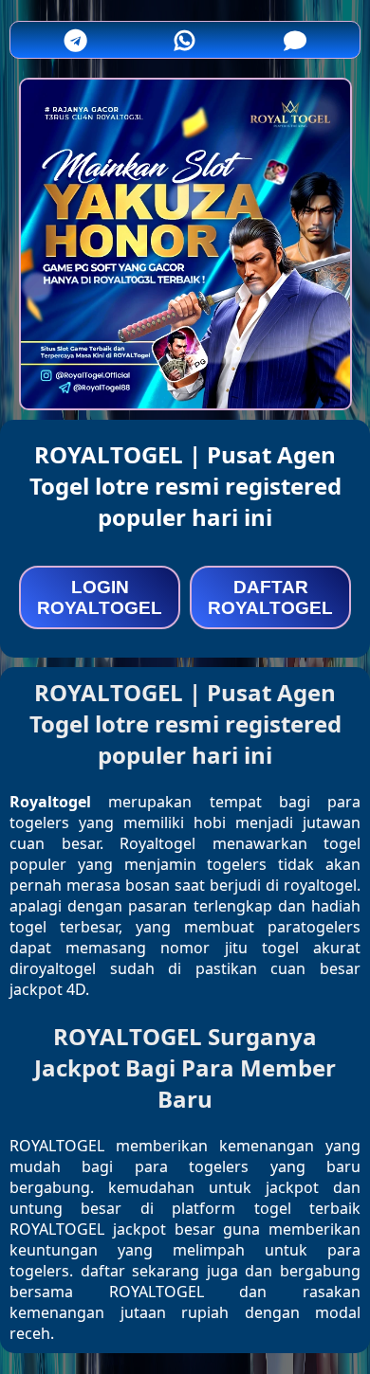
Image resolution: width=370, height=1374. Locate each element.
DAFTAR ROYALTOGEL (270, 597)
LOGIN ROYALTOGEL (99, 597)
